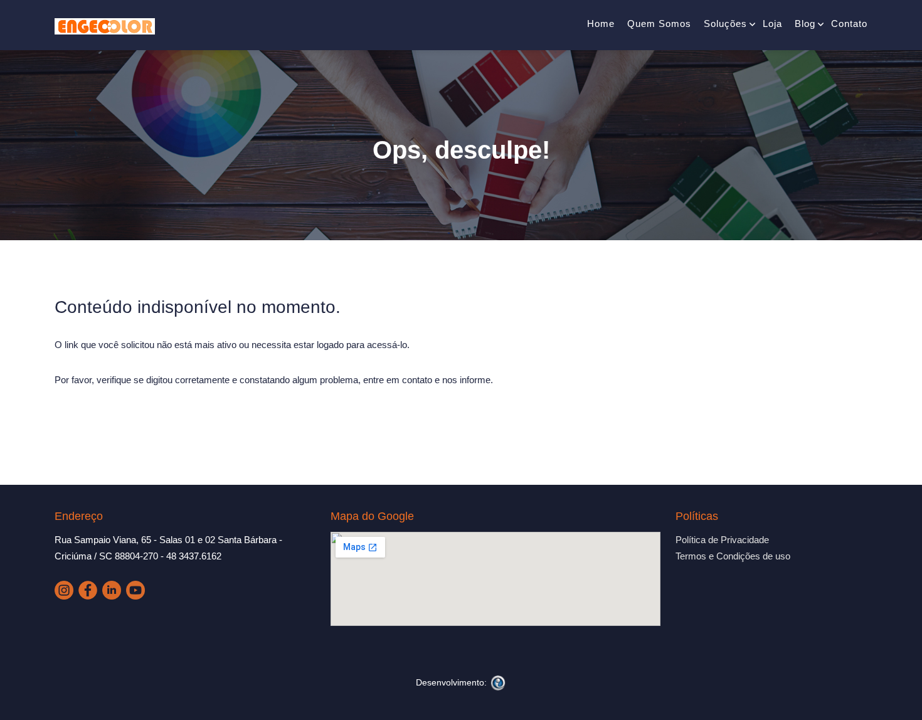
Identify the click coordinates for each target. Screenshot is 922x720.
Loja (772, 23)
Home (601, 23)
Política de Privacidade (722, 539)
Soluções (725, 23)
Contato (849, 23)
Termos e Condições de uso (733, 556)
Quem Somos (659, 23)
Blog (805, 23)
